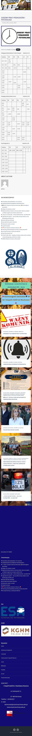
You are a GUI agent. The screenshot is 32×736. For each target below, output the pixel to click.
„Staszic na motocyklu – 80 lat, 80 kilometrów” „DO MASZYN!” (16, 214)
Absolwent (12, 392)
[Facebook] (14, 730)
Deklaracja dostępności (6, 650)
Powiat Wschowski (5, 677)
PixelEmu (20, 732)
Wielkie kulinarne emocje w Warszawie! (11, 238)
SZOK (2, 662)
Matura (15, 362)
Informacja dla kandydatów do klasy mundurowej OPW (14, 229)
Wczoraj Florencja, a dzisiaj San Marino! (11, 231)
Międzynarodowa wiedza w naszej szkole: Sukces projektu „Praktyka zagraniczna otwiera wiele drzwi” (14, 463)
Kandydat (16, 331)
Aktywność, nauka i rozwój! (8, 224)
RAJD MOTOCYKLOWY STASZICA (9, 222)
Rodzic (22, 395)
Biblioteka (23, 392)
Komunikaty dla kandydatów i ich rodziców (12, 201)
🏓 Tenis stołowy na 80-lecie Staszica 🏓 (11, 227)
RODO (2, 646)
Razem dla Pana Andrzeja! (8, 220)
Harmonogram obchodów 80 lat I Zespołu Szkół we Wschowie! (16, 298)
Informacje (11, 331)
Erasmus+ (11, 458)
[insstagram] (18, 730)
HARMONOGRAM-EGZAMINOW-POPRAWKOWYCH (13, 203)
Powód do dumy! (6, 226)
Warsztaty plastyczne (7, 233)
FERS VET (15, 458)
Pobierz (18, 49)
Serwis (2, 673)
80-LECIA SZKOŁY (6, 392)
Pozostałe (20, 362)
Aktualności (5, 331)
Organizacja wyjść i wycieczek (9, 395)
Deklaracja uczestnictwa (15, 284)
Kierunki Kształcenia (20, 394)
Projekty (3, 669)
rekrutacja (21, 331)
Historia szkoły (6, 394)
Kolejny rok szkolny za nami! (8, 209)
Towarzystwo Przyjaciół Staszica (8, 658)
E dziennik (3, 654)
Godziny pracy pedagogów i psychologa (8, 49)
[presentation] (16, 319)
